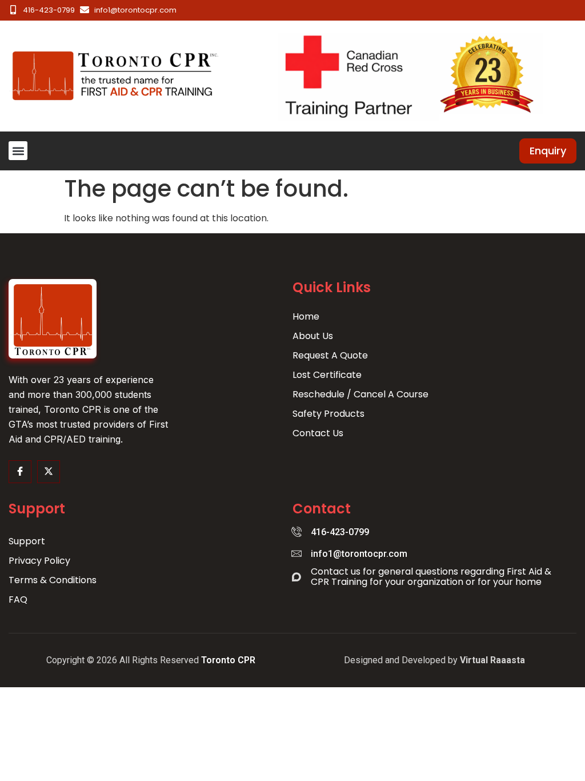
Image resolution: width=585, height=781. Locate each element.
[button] (18, 150)
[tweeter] (48, 471)
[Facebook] (20, 471)
